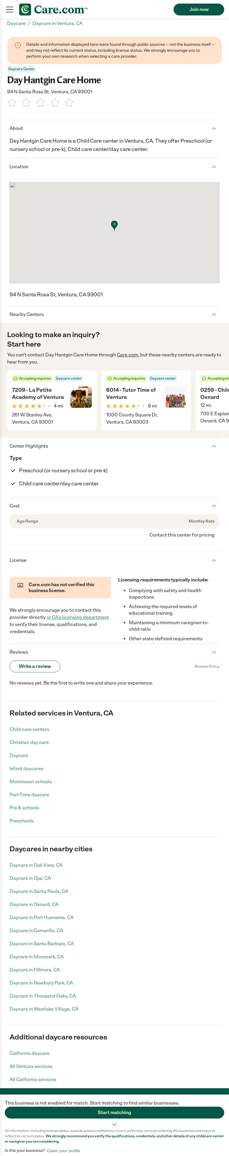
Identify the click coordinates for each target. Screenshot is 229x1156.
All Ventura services (31, 1066)
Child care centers (29, 729)
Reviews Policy (207, 666)
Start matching (114, 1112)
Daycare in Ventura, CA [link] (58, 23)
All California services (33, 1079)
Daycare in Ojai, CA (30, 878)
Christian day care (29, 742)
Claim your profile (63, 1150)
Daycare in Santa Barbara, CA (42, 943)
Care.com (127, 355)
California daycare (29, 1053)
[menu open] (9, 9)
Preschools (22, 821)
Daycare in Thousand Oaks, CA (43, 996)
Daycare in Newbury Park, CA (41, 983)
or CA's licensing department (78, 617)
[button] (114, 1111)
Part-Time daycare (29, 795)
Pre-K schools (24, 808)
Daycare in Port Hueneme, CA (42, 917)
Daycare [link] (16, 23)
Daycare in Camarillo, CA (36, 930)
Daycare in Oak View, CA (36, 865)
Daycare (19, 755)
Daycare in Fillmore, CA (35, 970)
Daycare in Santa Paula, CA (39, 891)
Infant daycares (27, 768)
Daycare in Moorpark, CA (37, 957)
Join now (199, 9)
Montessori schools (31, 781)
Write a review (35, 666)
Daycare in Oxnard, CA (34, 904)
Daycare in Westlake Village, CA (44, 1009)
